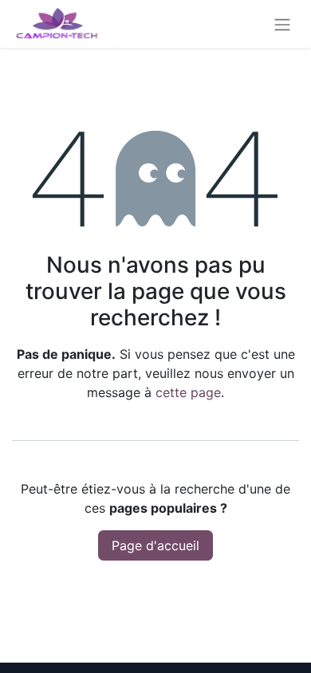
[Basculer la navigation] (282, 23)
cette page (188, 392)
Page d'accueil (155, 545)
